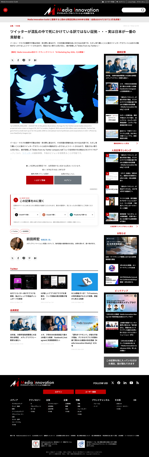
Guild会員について (37, 435)
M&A (66, 409)
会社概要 (120, 435)
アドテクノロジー (53, 403)
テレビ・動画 (16, 406)
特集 (78, 399)
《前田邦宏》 (93, 189)
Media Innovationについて (23, 435)
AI (31, 403)
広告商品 (50, 406)
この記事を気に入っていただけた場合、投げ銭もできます (121, 362)
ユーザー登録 (90, 391)
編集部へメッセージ (49, 435)
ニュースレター (82, 409)
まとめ (79, 411)
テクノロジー (35, 399)
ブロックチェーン (36, 406)
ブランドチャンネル (101, 399)
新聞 (13, 409)
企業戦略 (68, 403)
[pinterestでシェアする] (29, 60)
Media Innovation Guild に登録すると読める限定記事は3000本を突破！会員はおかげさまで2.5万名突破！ (74, 19)
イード (96, 406)
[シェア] (18, 60)
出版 (13, 417)
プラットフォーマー (18, 414)
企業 (66, 399)
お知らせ (119, 403)
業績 (66, 406)
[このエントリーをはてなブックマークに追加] (35, 60)
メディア (14, 399)
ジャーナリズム (16, 422)
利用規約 (73, 435)
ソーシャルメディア (18, 411)
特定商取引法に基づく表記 (110, 435)
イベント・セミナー (122, 406)
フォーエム (97, 403)
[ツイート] (12, 60)
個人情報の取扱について (83, 435)
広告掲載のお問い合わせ (62, 435)
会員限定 (26, 231)
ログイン (58, 391)
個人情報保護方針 (96, 435)
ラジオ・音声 (16, 419)
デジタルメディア (17, 403)
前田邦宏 (33, 238)
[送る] (23, 60)
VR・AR (33, 409)
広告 (48, 399)
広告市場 (50, 409)
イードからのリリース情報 (132, 435)
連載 (79, 406)
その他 (14, 425)
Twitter (15, 231)
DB (135, 399)
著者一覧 (12, 435)
